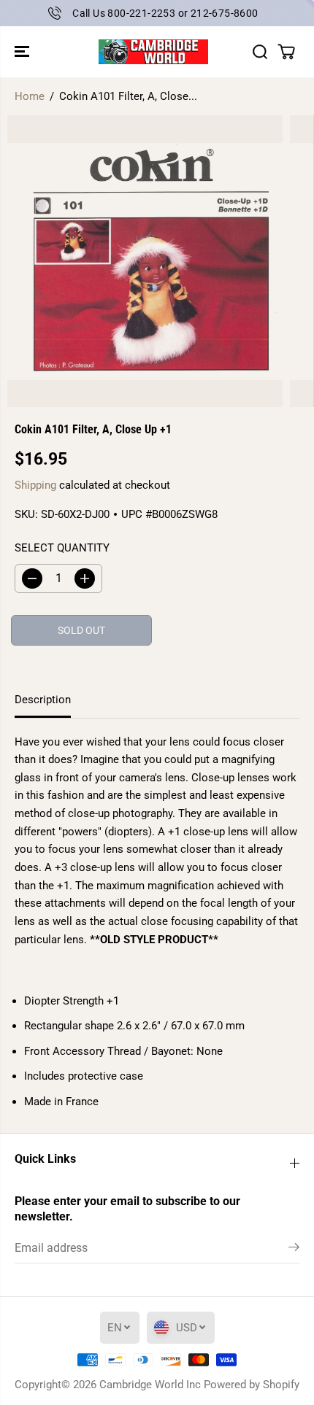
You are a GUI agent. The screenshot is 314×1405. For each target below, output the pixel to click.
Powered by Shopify (251, 1384)
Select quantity (62, 547)
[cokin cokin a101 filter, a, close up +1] (145, 261)
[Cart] (286, 52)
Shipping (35, 485)
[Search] (260, 52)
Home (30, 96)
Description (43, 699)
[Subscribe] (293, 1249)
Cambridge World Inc (150, 1384)
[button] (23, 51)
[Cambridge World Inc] (153, 51)
